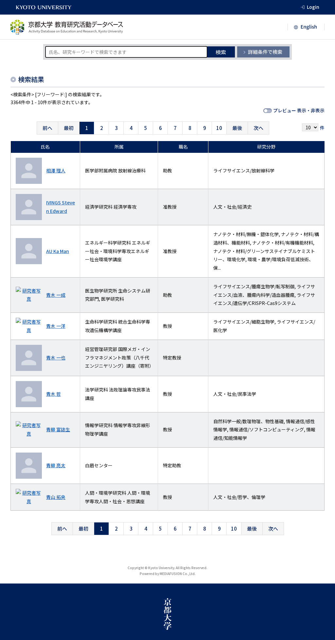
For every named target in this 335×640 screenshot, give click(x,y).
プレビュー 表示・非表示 (299, 110)
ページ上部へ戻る (322, 571)
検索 (221, 52)
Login (313, 7)
